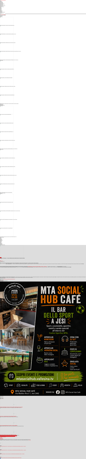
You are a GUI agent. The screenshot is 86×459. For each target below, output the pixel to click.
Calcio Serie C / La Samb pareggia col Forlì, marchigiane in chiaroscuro (8, 416)
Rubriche (1, 243)
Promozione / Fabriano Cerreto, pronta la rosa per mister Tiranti (7, 183)
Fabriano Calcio (1, 149)
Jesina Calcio (1, 4)
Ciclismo (1, 239)
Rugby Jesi (1, 6)
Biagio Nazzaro (1, 3)
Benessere (1, 11)
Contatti (1, 12)
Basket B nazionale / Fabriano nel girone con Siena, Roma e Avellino (7, 86)
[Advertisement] (43, 272)
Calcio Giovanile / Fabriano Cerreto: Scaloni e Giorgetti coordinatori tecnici (8, 175)
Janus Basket (1, 2)
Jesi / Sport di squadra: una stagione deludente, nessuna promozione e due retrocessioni (10, 210)
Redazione (1, 437)
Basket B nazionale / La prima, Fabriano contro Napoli (6, 77)
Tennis (0, 9)
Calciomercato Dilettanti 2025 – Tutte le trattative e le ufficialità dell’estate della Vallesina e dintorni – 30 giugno (13, 446)
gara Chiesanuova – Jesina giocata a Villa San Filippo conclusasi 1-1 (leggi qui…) (37, 266)
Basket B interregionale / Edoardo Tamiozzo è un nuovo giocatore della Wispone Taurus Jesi (10, 51)
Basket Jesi (1, 1)
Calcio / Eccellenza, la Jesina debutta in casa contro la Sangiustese (7, 140)
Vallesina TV (1, 260)
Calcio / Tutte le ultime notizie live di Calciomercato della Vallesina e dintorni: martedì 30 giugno (10, 457)
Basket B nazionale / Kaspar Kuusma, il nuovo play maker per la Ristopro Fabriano (9, 103)
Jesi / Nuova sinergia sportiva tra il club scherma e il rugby (6, 202)
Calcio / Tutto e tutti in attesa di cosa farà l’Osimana (6, 192)
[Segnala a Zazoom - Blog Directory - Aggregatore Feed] (0, 458)
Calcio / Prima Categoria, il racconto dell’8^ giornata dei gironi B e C (7, 436)
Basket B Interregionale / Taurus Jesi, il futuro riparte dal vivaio (7, 25)
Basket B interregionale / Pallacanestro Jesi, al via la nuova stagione (7, 42)
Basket (1, 7)
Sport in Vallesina (2, 6)
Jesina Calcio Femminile (2, 5)
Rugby (0, 8)
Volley (0, 242)
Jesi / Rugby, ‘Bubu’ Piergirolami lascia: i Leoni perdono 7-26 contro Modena (8, 219)
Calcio (0, 7)
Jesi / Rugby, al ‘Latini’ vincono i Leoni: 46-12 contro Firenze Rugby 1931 (8, 236)
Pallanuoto (1, 240)
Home (0, 0)
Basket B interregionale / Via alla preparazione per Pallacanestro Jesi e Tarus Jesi (9, 59)
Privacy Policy (1, 438)
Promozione (1, 104)
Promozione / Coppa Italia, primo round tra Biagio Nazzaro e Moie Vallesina (8, 435)
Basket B (1, 1)
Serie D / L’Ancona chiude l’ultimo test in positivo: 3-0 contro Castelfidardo (8, 425)
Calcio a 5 (1, 238)
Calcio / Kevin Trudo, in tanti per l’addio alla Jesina (5, 114)
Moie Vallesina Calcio (2, 105)
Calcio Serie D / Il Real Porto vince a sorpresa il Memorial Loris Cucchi (8, 434)
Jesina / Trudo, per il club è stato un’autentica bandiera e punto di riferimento (8, 148)
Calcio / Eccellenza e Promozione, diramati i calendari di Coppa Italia (7, 166)
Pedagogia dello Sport (2, 244)
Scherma (1, 8)
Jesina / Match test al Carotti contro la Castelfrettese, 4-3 (6, 131)
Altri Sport (1, 10)
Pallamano (1, 239)
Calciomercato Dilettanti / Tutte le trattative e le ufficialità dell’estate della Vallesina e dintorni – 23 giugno (12, 453)
